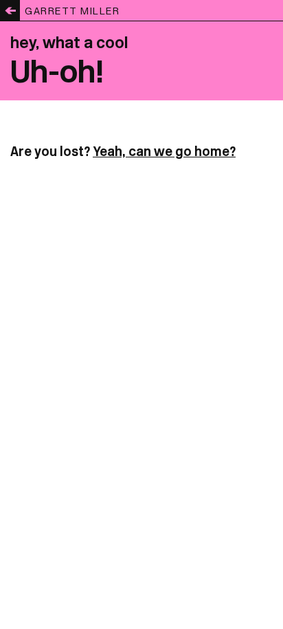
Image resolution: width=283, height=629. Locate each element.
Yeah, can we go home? (164, 151)
